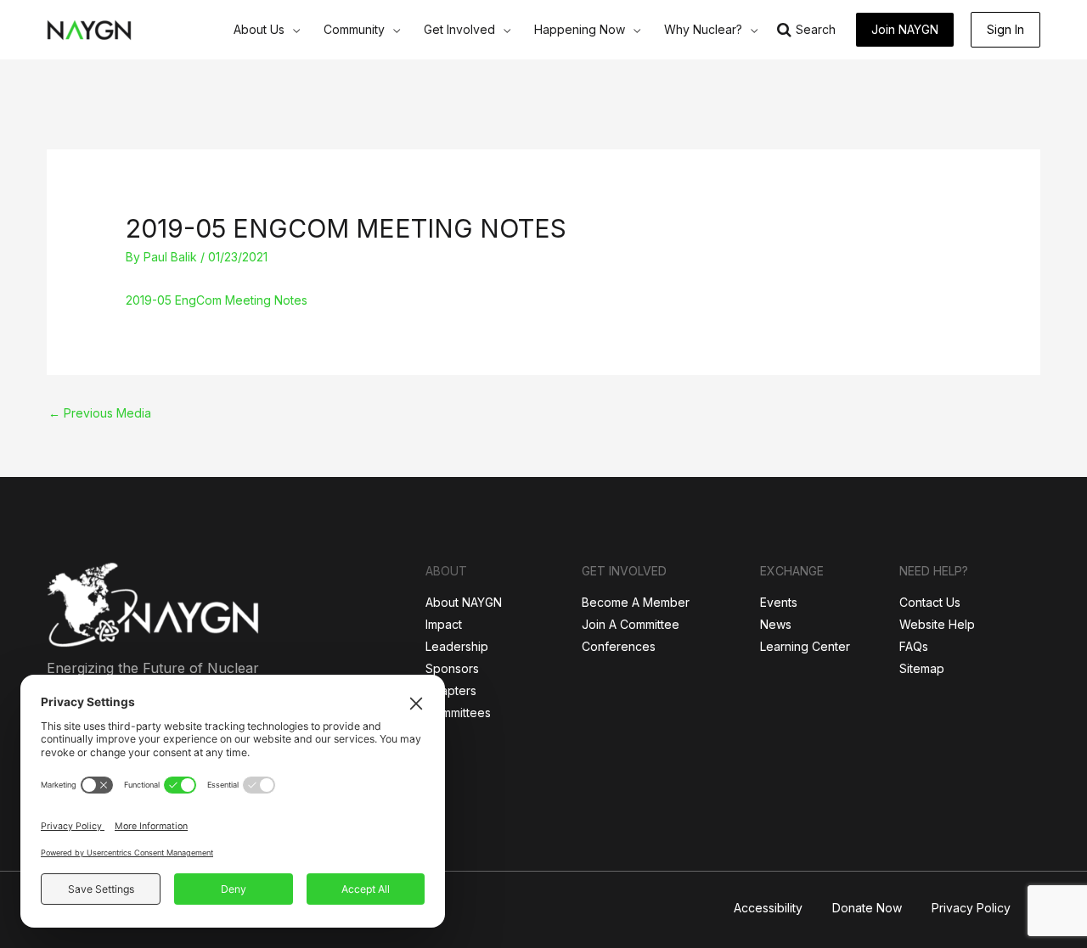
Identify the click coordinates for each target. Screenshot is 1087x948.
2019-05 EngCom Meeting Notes (216, 300)
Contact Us (929, 602)
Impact (443, 624)
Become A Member (636, 602)
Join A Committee (630, 624)
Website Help (937, 624)
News (775, 624)
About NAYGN (463, 602)
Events (778, 602)
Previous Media (99, 413)
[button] (292, 29)
